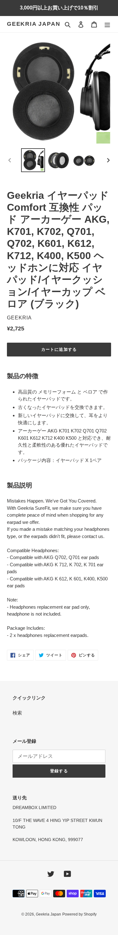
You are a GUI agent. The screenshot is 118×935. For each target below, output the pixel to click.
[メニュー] (107, 24)
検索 (17, 712)
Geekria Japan (33, 24)
